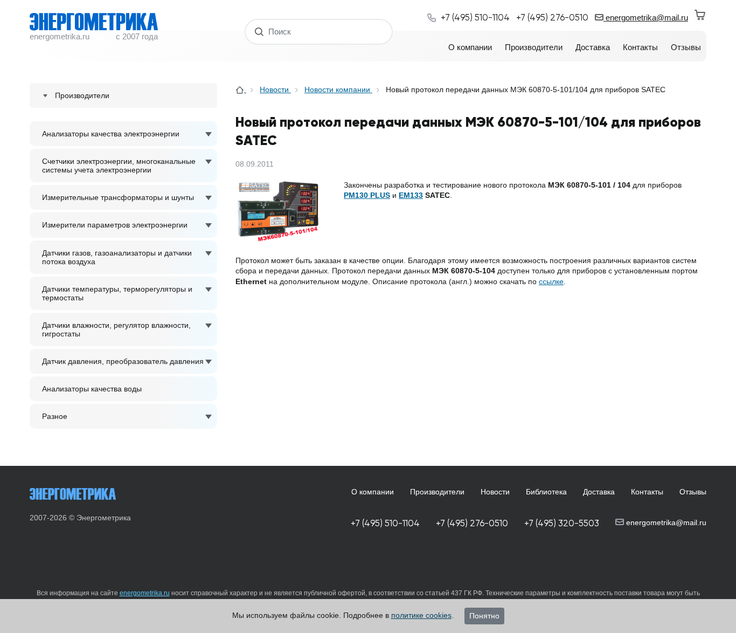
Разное (54, 416)
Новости (275, 89)
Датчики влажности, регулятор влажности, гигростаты (116, 329)
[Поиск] (259, 31)
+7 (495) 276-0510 (472, 523)
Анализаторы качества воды (92, 388)
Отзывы (692, 491)
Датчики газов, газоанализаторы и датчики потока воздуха (117, 257)
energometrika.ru (145, 593)
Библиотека (546, 491)
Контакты (647, 491)
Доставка (599, 491)
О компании (372, 491)
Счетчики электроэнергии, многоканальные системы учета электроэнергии (119, 165)
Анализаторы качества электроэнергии (110, 133)
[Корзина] (700, 15)
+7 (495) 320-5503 (561, 523)
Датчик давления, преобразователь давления (123, 361)
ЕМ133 (411, 195)
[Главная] (240, 89)
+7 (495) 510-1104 (385, 523)
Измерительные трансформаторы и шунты (118, 197)
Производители (437, 491)
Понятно (484, 615)
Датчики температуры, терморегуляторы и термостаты (117, 293)
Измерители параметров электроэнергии (115, 225)
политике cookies (421, 615)
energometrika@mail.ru (645, 17)
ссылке (551, 281)
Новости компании (338, 89)
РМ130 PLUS (367, 195)
